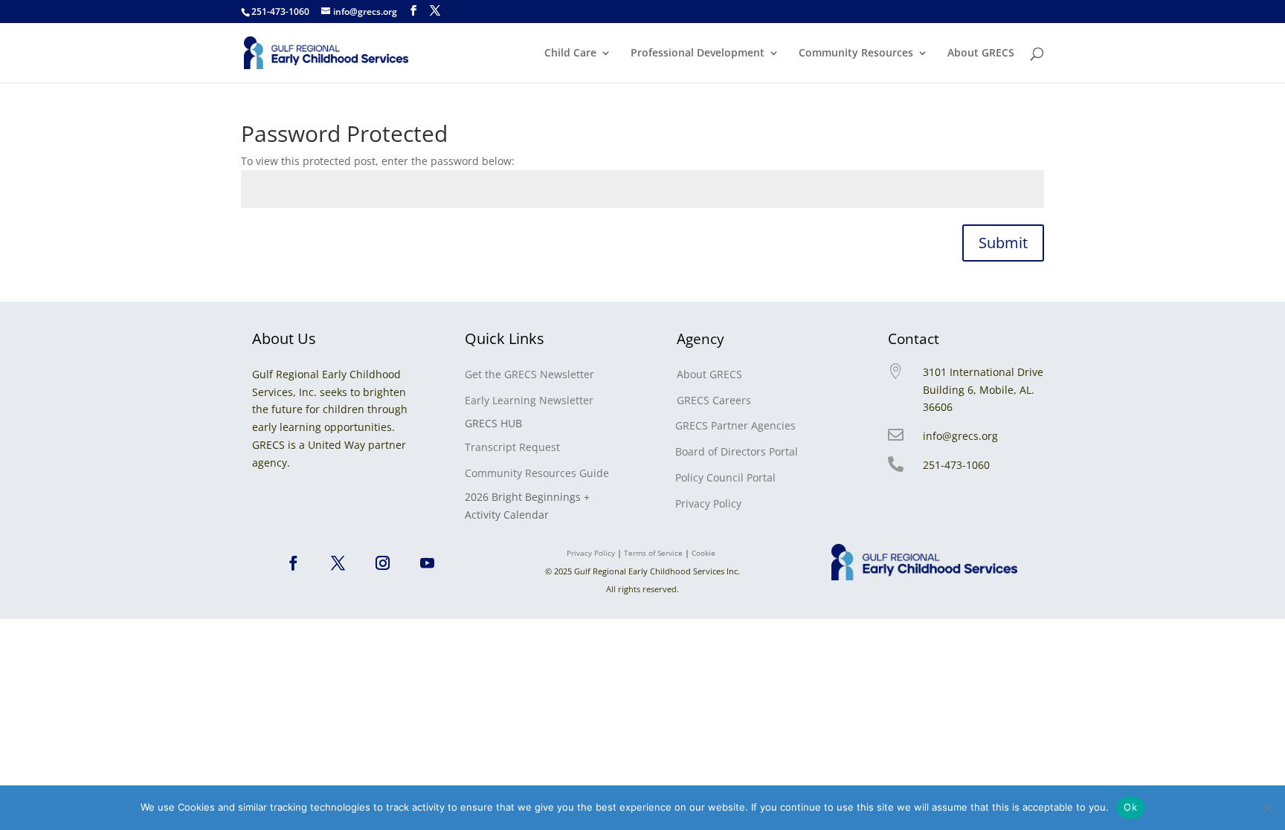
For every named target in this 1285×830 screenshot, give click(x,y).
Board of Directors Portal (736, 451)
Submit (1003, 243)
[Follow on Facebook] (293, 563)
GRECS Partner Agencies (735, 425)
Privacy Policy (708, 503)
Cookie (705, 553)
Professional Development (697, 53)
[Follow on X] (338, 563)
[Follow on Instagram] (383, 563)
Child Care (570, 53)
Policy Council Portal (725, 477)
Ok (1130, 807)
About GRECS (980, 53)
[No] (1266, 807)
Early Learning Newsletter (529, 400)
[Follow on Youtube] (427, 563)
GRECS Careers (714, 400)
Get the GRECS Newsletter (529, 374)
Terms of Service (653, 553)
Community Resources (856, 53)
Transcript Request (512, 447)
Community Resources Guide (537, 473)
